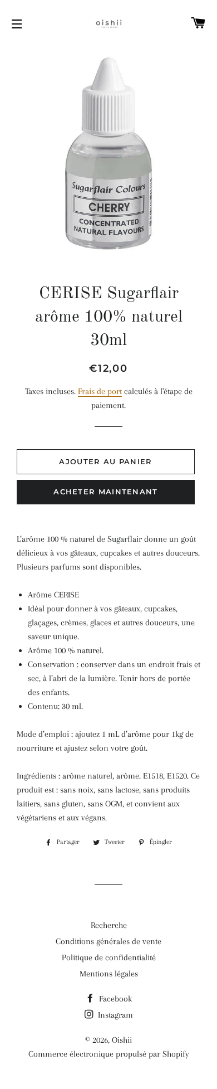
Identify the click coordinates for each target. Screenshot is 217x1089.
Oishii (122, 1040)
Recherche (109, 925)
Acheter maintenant (105, 491)
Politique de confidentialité (109, 957)
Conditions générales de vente (108, 941)
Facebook (114, 999)
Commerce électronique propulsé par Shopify (108, 1054)
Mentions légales (109, 974)
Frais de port (100, 391)
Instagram (114, 1015)
